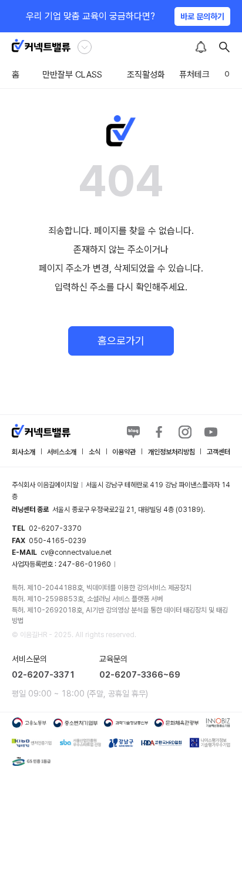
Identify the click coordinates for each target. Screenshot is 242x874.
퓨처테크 (194, 74)
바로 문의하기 (202, 16)
